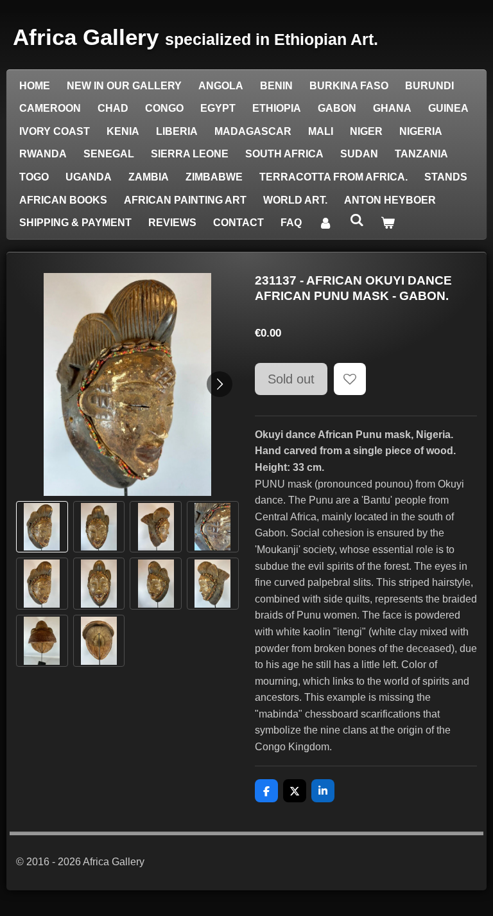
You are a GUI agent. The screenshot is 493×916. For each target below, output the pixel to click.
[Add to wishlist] (350, 379)
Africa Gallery (195, 36)
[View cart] (387, 222)
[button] (42, 527)
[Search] (356, 220)
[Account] (325, 222)
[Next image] (219, 384)
